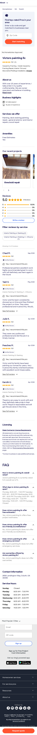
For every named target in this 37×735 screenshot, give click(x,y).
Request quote (18, 731)
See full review (8, 311)
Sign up (18, 643)
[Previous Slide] (3, 190)
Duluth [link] (21, 9)
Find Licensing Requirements (23, 448)
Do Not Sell (20, 715)
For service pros (9, 684)
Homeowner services (11, 677)
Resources (6, 691)
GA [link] (16, 9)
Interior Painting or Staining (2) (15, 233)
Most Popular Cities (10, 621)
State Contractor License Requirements (16, 430)
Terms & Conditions (19, 721)
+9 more (29, 71)
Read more (6, 93)
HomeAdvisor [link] (7, 9)
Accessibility (29, 715)
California (13, 715)
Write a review (18, 220)
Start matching (18, 42)
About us (6, 697)
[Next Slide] (8, 190)
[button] (16, 171)
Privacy (6, 715)
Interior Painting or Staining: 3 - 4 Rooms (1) (18, 238)
